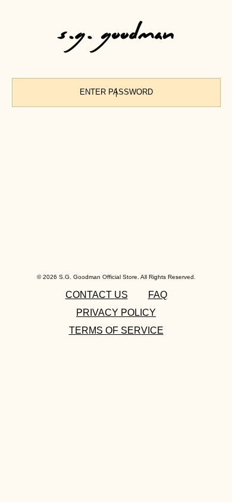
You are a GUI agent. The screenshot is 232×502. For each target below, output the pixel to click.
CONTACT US (96, 295)
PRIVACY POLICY (116, 313)
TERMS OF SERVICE (116, 330)
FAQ (157, 295)
